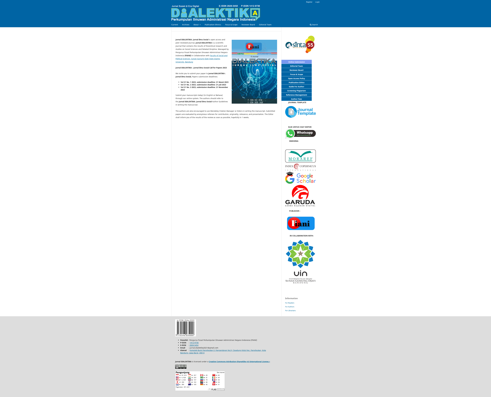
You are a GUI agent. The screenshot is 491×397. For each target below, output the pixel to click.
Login (317, 2)
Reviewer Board (248, 24)
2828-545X (194, 345)
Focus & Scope (231, 24)
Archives (185, 24)
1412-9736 (194, 342)
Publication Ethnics (213, 24)
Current (174, 24)
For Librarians (290, 310)
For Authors (289, 307)
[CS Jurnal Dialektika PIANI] (300, 138)
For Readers (289, 303)
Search (314, 24)
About (196, 24)
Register (309, 2)
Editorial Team (265, 24)
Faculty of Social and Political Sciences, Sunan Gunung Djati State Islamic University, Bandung (201, 58)
